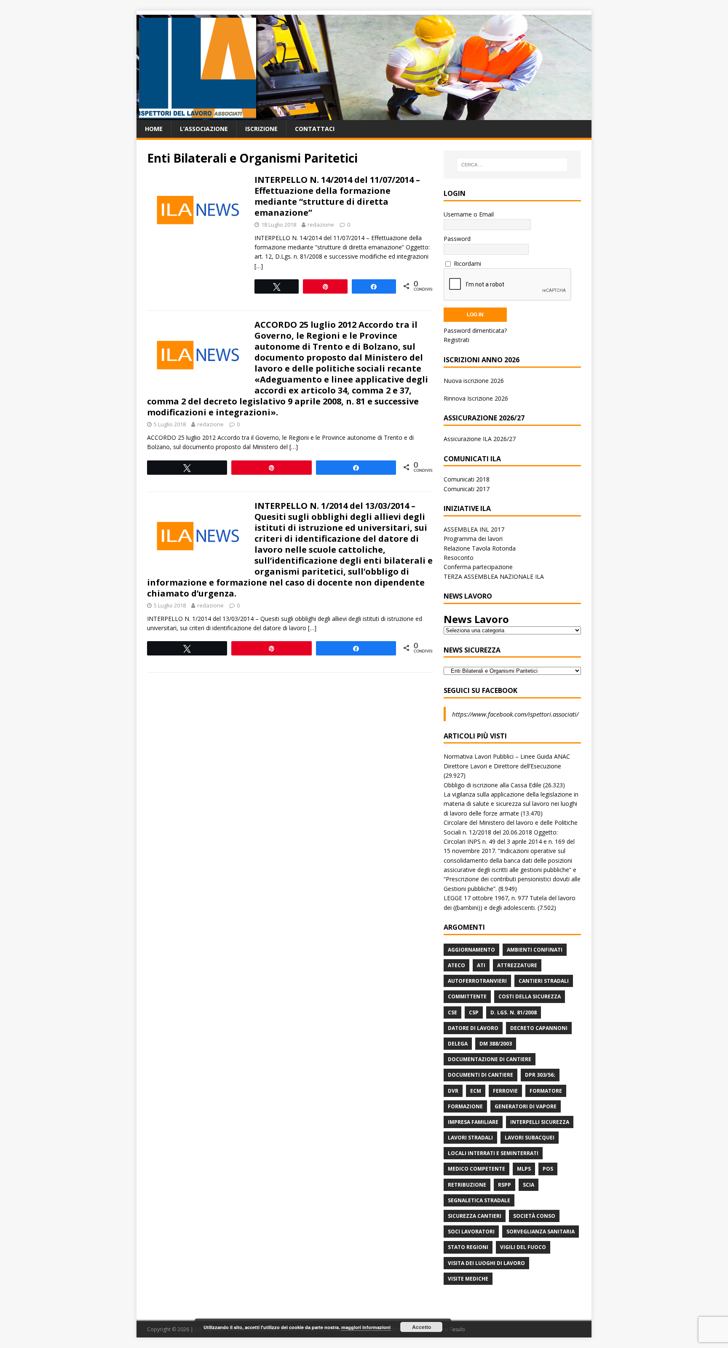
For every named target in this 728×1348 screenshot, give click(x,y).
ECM (475, 1090)
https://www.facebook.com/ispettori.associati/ (515, 714)
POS (548, 1168)
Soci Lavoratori (471, 1231)
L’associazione (204, 129)
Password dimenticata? (475, 330)
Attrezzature (517, 965)
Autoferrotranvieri (477, 980)
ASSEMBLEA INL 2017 (474, 529)
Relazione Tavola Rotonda (480, 548)
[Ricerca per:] (512, 165)
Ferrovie (505, 1090)
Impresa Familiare (473, 1122)
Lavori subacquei (529, 1137)
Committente (467, 996)
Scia (528, 1184)
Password (457, 239)
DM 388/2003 (495, 1043)
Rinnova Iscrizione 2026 (476, 398)
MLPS (524, 1168)
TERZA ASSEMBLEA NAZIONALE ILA (494, 576)
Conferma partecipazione (478, 567)
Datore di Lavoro (473, 1028)
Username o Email (469, 214)
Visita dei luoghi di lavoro (486, 1263)
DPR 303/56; (540, 1074)
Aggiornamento (471, 949)
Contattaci (315, 129)
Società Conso (534, 1216)
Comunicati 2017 (467, 489)
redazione (321, 224)
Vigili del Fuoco (523, 1247)
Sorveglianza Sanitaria (540, 1231)
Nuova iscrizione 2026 (474, 381)
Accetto (421, 1327)
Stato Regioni (468, 1247)
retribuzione (467, 1184)
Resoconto (459, 558)
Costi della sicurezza (529, 996)
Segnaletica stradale (479, 1200)
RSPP (504, 1184)
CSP (474, 1012)
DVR (453, 1090)
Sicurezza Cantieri (474, 1216)
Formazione (465, 1106)
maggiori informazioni (366, 1327)
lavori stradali (470, 1137)
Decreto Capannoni (538, 1028)
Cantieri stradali (544, 980)
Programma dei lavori (473, 539)
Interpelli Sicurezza (539, 1122)
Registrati (456, 340)
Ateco (456, 965)
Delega (458, 1043)
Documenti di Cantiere (480, 1074)
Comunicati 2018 (467, 479)
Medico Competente (476, 1168)
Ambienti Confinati (534, 949)
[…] (258, 266)
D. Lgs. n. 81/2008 (513, 1012)
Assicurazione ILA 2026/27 (480, 439)
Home (154, 129)
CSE (452, 1012)
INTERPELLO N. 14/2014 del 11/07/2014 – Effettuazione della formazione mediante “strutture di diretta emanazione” (337, 196)
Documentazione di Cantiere (489, 1059)
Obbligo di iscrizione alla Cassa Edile (492, 785)
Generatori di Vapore (526, 1106)
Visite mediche (468, 1278)
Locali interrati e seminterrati (493, 1153)
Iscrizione (261, 129)
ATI (481, 965)
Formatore (546, 1090)
